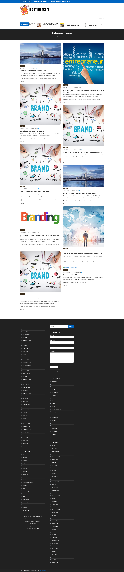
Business (26, 244)
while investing (89, 159)
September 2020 (27, 429)
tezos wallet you (91, 261)
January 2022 (26, 407)
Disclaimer (38, 521)
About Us (32, 516)
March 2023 (26, 384)
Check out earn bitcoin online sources (33, 299)
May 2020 (25, 440)
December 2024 (27, 362)
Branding (25, 457)
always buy (26, 78)
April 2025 (25, 354)
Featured (25, 468)
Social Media (26, 499)
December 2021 (26, 410)
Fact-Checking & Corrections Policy (32, 526)
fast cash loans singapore (37, 199)
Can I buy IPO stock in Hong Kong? (32, 131)
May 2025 (25, 351)
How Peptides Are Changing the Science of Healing (87, 24)
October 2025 (26, 337)
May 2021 (25, 415)
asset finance (70, 282)
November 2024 (27, 365)
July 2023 (25, 382)
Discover (22, 81)
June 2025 (25, 348)
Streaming (25, 502)
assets (74, 282)
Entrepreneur (26, 466)
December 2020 (27, 421)
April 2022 (25, 401)
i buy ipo (25, 138)
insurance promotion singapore (89, 99)
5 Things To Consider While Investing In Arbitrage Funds (82, 152)
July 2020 (25, 435)
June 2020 (25, 437)
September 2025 (27, 340)
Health (24, 479)
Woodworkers (26, 510)
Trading (25, 507)
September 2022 (27, 393)
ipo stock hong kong (32, 138)
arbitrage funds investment (72, 159)
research (25, 493)
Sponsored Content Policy (33, 528)
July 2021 (25, 412)
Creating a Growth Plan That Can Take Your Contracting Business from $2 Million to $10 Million (41, 25)
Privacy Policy (37, 519)
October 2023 (26, 376)
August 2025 (26, 343)
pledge (90, 200)
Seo (24, 496)
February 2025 (26, 357)
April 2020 (25, 443)
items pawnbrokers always (35, 78)
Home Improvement (28, 482)
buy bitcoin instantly (28, 306)
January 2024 (26, 371)
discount (80, 99)
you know (59, 1)
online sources (52, 306)
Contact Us (26, 516)
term (94, 200)
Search (100, 18)
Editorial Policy (32, 523)
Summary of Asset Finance (72, 275)
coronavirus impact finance (73, 200)
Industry (25, 485)
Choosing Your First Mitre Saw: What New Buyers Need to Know (64, 24)
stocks (44, 138)
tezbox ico (85, 261)
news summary (31, 244)
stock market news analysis (41, 244)
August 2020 (26, 432)
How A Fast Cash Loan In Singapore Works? (35, 191)
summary (84, 282)
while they (54, 78)
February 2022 (26, 404)
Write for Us (39, 516)
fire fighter (25, 474)
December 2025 (27, 334)
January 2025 (26, 359)
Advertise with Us (28, 519)
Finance (22, 66)
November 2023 (26, 373)
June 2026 (25, 332)
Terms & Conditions (29, 521)
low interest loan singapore (49, 199)
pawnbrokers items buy (46, 78)
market (80, 159)
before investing (70, 261)
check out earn (36, 306)
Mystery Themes (42, 570)
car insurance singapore (72, 99)
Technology (26, 505)
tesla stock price (51, 244)
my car (98, 99)
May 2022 (25, 398)
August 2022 (26, 396)
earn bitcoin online (44, 306)
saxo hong (39, 138)
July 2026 (25, 329)
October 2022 (26, 390)
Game (24, 477)
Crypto (24, 463)
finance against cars (83, 200)
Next (65, 313)
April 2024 (25, 368)
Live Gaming (26, 491)
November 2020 (26, 423)
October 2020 (26, 426)
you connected (66, 1)
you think (46, 1)
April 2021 (25, 418)
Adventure (25, 454)
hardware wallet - (78, 261)
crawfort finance (27, 199)
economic (79, 282)
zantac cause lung (38, 1)
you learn (53, 1)
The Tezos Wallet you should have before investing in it (82, 253)
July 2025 (25, 345)
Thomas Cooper (31, 68)
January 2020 (26, 446)
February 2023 (26, 387)
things (84, 159)
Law (24, 488)
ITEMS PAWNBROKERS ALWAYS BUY (33, 71)
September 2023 (27, 379)
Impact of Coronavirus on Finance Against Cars (79, 193)
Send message (55, 371)
